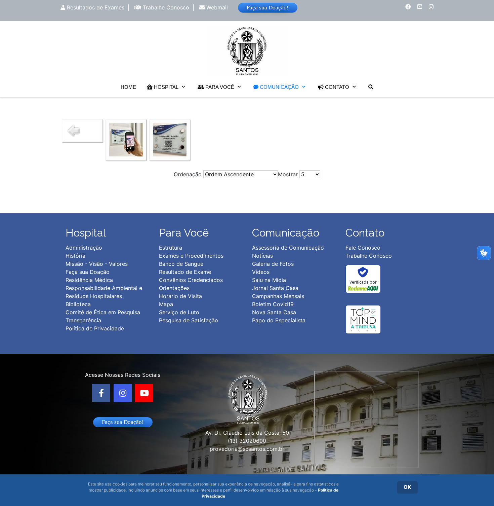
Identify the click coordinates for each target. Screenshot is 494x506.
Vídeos (261, 271)
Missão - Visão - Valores (97, 263)
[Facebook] (101, 393)
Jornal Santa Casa (275, 288)
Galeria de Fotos (273, 263)
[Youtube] (144, 393)
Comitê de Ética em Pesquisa (103, 312)
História (75, 255)
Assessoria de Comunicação (288, 247)
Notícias (262, 255)
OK (407, 487)
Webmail (216, 7)
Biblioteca (78, 304)
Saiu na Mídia (269, 280)
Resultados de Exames (94, 7)
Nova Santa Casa (274, 312)
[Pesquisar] (371, 87)
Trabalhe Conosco (165, 7)
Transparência (83, 320)
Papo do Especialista (278, 320)
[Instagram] (123, 393)
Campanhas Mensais (278, 296)
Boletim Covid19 (273, 304)
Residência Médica (89, 280)
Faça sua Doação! (268, 7)
